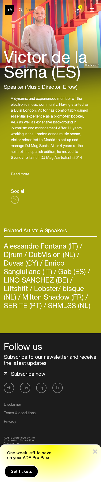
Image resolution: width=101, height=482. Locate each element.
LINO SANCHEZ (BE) (37, 280)
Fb (15, 200)
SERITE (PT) (24, 305)
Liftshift (17, 288)
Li (57, 387)
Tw (25, 387)
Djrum (14, 254)
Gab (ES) (72, 271)
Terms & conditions (20, 413)
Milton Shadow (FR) (52, 297)
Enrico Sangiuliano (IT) (34, 267)
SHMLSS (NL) (68, 305)
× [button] (95, 450)
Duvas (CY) (22, 263)
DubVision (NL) (52, 254)
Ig (41, 387)
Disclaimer (91, 64)
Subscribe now (28, 374)
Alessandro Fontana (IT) (42, 246)
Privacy (10, 421)
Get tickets (21, 471)
